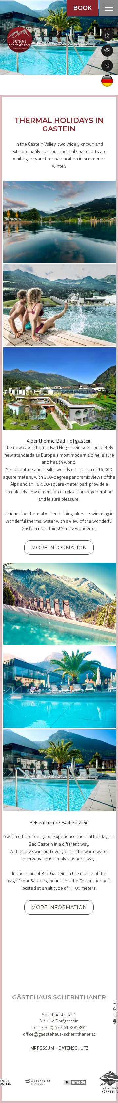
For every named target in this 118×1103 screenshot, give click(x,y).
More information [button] (59, 547)
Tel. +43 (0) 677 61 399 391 (59, 1027)
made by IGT (114, 1011)
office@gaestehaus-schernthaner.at (59, 1033)
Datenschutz (73, 1048)
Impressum (42, 1048)
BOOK (82, 8)
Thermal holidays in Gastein (59, 124)
